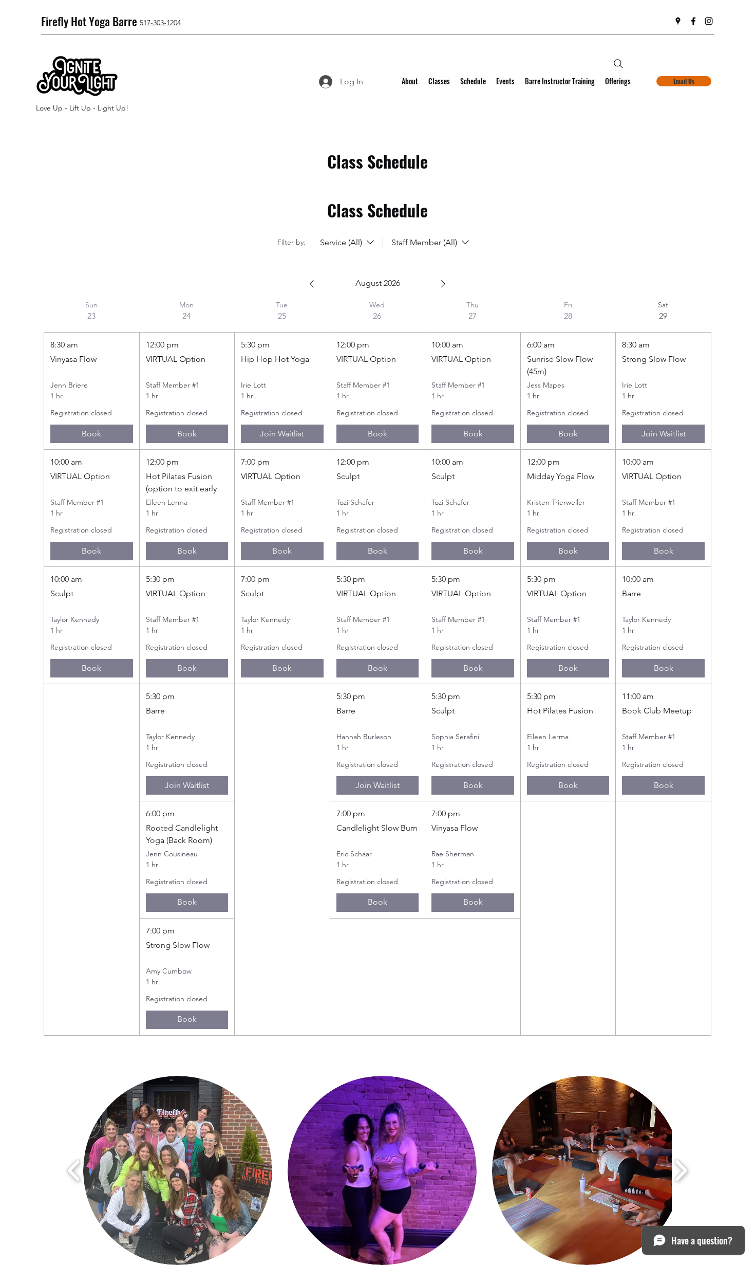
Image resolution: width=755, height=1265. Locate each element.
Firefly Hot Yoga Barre (89, 21)
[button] (177, 1170)
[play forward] (680, 1170)
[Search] (618, 64)
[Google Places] (678, 21)
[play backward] (74, 1170)
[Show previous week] (312, 284)
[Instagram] (709, 21)
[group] (91, 668)
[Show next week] (443, 284)
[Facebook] (693, 21)
